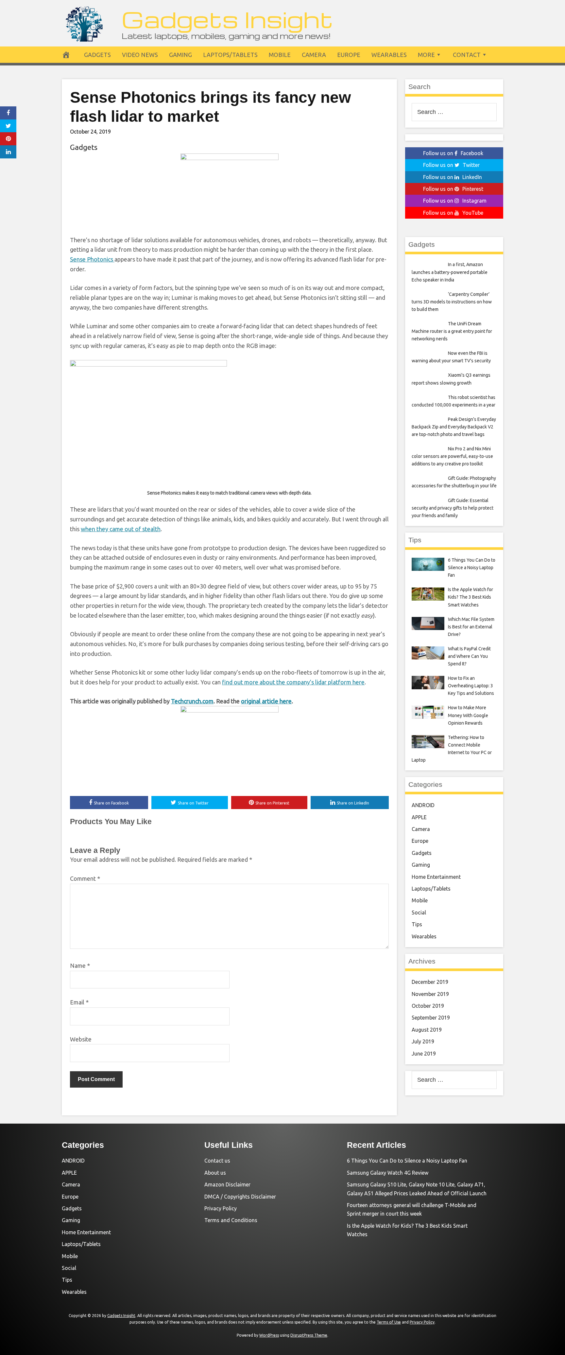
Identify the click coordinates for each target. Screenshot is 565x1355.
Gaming (180, 54)
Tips (417, 924)
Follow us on (453, 153)
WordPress (269, 1335)
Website (81, 1039)
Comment (85, 878)
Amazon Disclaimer (227, 1184)
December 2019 (430, 982)
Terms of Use (389, 1322)
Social (419, 912)
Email (79, 1002)
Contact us (217, 1161)
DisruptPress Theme (308, 1335)
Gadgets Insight (227, 19)
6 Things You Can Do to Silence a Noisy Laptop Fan (407, 1161)
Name (80, 965)
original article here (266, 701)
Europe (348, 54)
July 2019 (423, 1041)
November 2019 (430, 994)
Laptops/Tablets (230, 54)
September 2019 (431, 1018)
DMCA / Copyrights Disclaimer (240, 1197)
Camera (314, 54)
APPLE (419, 817)
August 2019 (427, 1030)
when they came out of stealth (121, 529)
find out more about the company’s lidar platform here (293, 682)
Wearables (389, 54)
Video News (140, 54)
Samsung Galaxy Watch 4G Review (387, 1173)
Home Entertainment (436, 877)
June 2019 (424, 1054)
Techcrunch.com (192, 701)
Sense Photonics (92, 259)
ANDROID (423, 805)
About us (215, 1173)
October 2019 (428, 1006)
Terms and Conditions (230, 1220)
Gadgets (97, 54)
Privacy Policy (220, 1208)
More (426, 54)
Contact (467, 54)
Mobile (280, 54)
